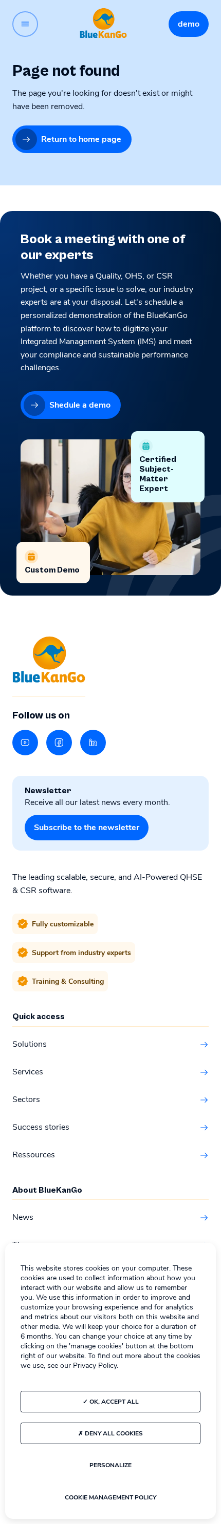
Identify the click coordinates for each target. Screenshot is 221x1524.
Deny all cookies (113, 1433)
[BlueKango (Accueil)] (103, 23)
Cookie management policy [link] (110, 1497)
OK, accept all (113, 1402)
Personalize (110, 1465)
